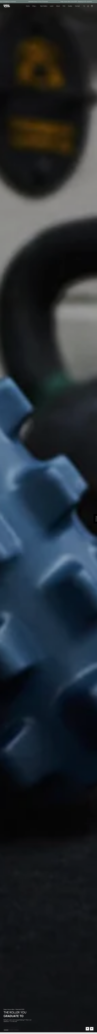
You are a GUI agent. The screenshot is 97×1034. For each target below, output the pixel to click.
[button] (91, 6)
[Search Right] (84, 6)
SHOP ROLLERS (9, 1028)
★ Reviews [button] (96, 519)
